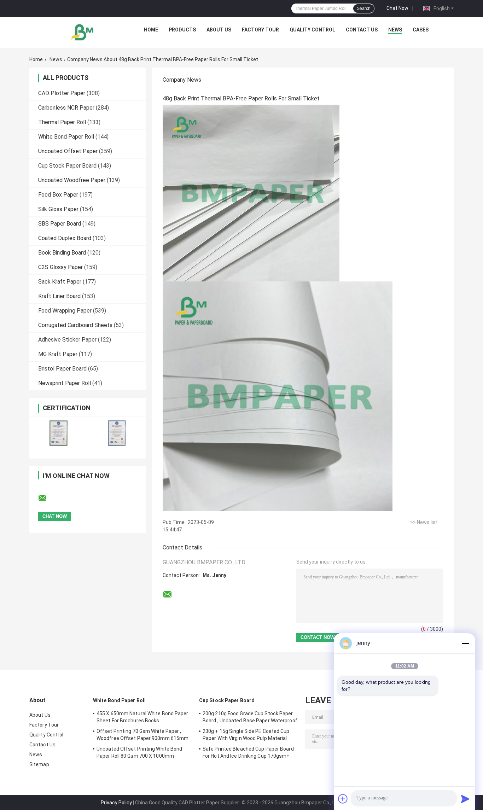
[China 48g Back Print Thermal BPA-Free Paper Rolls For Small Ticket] (251, 193)
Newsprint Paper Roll (64, 383)
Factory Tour (260, 30)
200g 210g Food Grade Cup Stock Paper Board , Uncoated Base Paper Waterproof (250, 717)
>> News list (424, 522)
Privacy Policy (116, 802)
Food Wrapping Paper (65, 310)
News (395, 30)
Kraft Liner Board (59, 296)
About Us (218, 30)
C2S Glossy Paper (60, 267)
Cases (421, 30)
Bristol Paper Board (62, 368)
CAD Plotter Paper (61, 93)
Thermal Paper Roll (62, 122)
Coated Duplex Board (64, 238)
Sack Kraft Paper (59, 281)
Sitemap (39, 764)
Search (364, 8)
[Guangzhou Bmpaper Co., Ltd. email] (47, 498)
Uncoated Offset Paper (68, 151)
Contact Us (362, 30)
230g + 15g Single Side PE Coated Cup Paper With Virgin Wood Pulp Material (246, 734)
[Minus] (465, 643)
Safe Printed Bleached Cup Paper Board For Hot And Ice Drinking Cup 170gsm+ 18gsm (248, 753)
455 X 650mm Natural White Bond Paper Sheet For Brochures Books (142, 717)
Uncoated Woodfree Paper (71, 180)
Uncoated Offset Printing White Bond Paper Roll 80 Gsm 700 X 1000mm (139, 752)
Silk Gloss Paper (58, 209)
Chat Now (397, 8)
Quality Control (312, 30)
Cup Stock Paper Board (67, 165)
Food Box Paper (58, 194)
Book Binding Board (62, 252)
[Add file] (343, 798)
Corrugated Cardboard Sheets (75, 325)
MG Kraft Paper (57, 354)
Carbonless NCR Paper (66, 107)
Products (182, 30)
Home (151, 30)
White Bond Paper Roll (66, 136)
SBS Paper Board (59, 223)
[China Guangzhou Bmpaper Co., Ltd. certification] (58, 433)
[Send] (465, 798)
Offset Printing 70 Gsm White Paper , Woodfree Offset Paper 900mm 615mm (142, 734)
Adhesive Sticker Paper (67, 339)
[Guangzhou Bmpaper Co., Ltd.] (83, 31)
